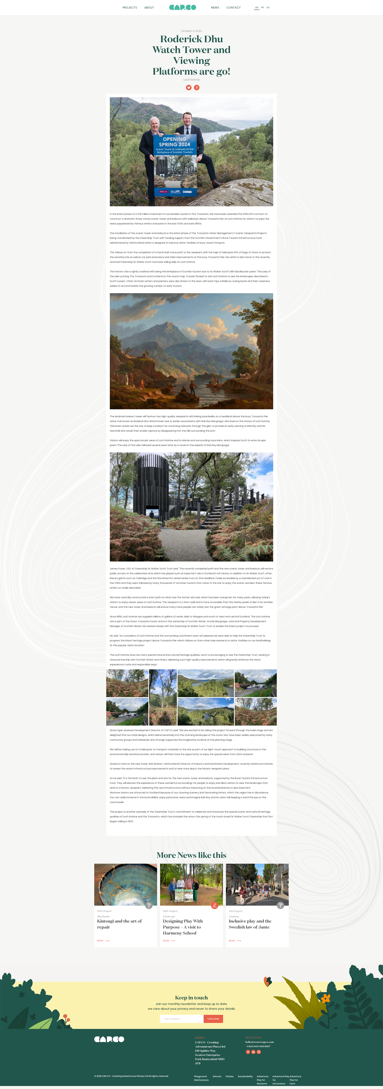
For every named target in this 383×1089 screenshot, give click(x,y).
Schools (217, 1076)
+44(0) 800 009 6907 (258, 1046)
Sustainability (245, 1076)
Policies (230, 1076)
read (100, 940)
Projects (130, 7)
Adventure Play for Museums (262, 1080)
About (149, 7)
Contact (234, 7)
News (215, 7)
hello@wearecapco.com (260, 1042)
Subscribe (213, 1018)
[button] (127, 683)
